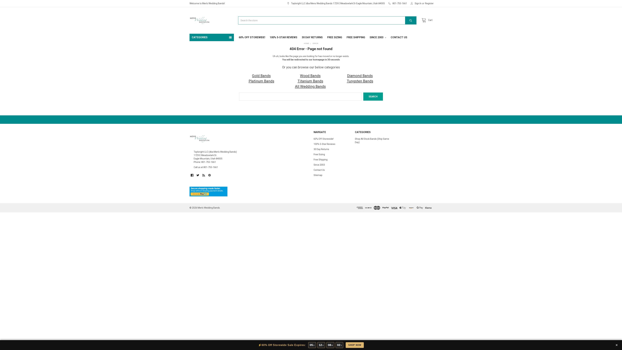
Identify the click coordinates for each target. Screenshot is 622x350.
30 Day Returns (312, 37)
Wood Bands (310, 76)
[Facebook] (192, 175)
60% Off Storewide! (252, 37)
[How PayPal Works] (208, 191)
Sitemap (318, 175)
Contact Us (399, 37)
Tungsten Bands (360, 81)
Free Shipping (356, 37)
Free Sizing (334, 37)
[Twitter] (197, 175)
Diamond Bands (360, 76)
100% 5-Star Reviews (283, 37)
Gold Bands (261, 76)
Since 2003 (377, 37)
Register (429, 3)
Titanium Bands (310, 81)
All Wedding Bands (310, 86)
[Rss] (203, 175)
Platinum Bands (261, 81)
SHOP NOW (354, 345)
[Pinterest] (209, 175)
